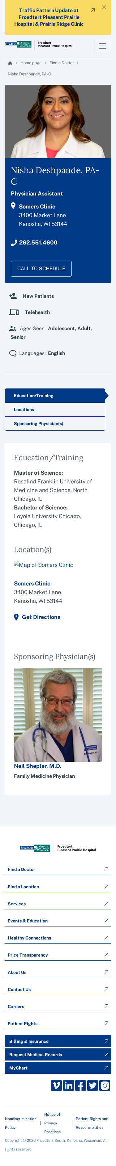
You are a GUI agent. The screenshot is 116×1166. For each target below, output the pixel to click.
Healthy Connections (29, 937)
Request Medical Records (35, 1054)
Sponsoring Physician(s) (38, 423)
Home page (30, 63)
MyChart (18, 1067)
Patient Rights (22, 1023)
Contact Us (19, 989)
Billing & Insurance (29, 1041)
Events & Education (28, 920)
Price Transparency (28, 955)
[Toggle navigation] (102, 46)
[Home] (10, 63)
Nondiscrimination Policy (21, 1123)
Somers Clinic (32, 583)
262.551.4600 (38, 242)
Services (17, 903)
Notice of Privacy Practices (52, 1123)
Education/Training (34, 395)
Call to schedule (41, 268)
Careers (16, 1006)
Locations (24, 409)
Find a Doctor (61, 63)
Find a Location (23, 886)
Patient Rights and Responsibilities (92, 1123)
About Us (17, 972)
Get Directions (41, 617)
